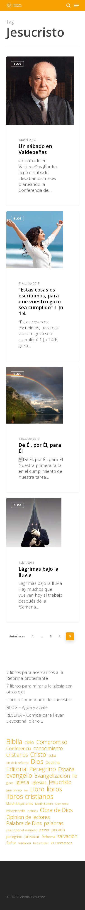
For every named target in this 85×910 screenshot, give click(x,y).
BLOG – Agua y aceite (27, 707)
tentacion (24, 843)
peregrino (14, 836)
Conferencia (18, 748)
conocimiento (48, 748)
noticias (33, 811)
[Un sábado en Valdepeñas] (42, 131)
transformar (41, 843)
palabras (53, 823)
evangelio (19, 775)
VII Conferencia (61, 843)
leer (26, 790)
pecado (58, 829)
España (66, 769)
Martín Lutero (44, 804)
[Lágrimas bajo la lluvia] (42, 560)
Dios (37, 761)
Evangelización (52, 776)
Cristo (38, 754)
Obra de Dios (56, 810)
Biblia (14, 741)
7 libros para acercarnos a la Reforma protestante (34, 675)
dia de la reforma (17, 763)
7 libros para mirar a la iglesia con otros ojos (39, 689)
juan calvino (14, 790)
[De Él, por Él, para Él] (42, 430)
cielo (29, 742)
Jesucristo (60, 782)
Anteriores (17, 636)
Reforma (48, 836)
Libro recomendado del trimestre (39, 700)
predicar (31, 836)
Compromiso (51, 742)
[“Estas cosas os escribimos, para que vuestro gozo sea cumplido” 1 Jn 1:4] (42, 286)
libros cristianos (29, 796)
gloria (9, 783)
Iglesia (22, 782)
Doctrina (53, 762)
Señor (11, 842)
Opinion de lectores (28, 817)
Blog (17, 64)
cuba (52, 755)
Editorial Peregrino (31, 769)
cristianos (17, 755)
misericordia (15, 810)
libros (54, 789)
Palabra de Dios (24, 823)
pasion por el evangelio (21, 830)
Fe (74, 776)
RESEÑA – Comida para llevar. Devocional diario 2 (35, 718)
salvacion (67, 836)
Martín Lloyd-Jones (19, 803)
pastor (44, 830)
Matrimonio (61, 803)
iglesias (39, 782)
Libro (37, 789)
